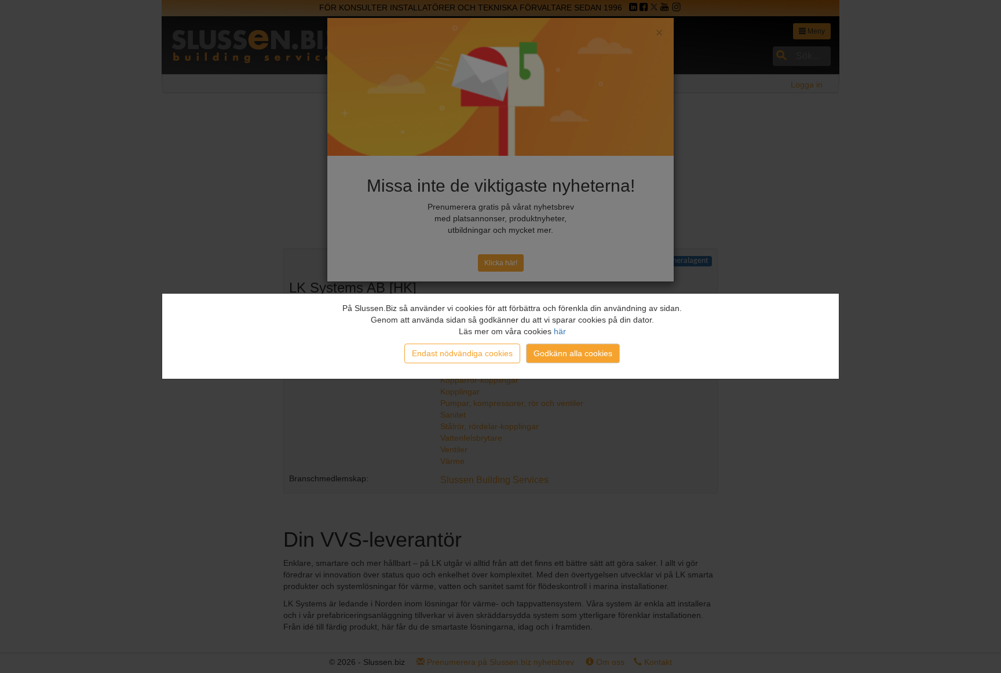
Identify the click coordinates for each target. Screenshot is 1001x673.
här (560, 331)
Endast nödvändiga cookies (462, 353)
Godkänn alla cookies (573, 353)
